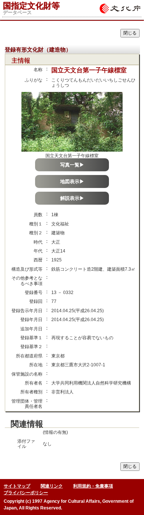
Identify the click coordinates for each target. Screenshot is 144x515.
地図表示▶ (72, 181)
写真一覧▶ (72, 165)
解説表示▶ (72, 198)
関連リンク (52, 486)
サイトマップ (17, 486)
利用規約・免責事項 (93, 486)
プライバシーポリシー (26, 492)
